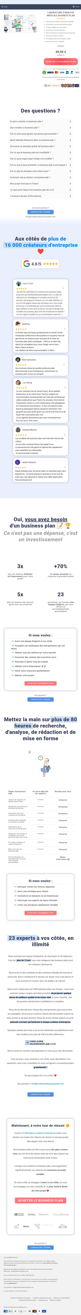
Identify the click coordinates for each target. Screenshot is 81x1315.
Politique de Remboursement (27, 1300)
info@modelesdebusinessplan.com (47, 1083)
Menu (5, 7)
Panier (77, 6)
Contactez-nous (43, 1300)
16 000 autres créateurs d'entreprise (39, 1133)
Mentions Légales (55, 1300)
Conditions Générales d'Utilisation (20, 1298)
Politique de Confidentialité (61, 1298)
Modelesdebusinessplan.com (17, 1307)
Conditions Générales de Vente (42, 1298)
